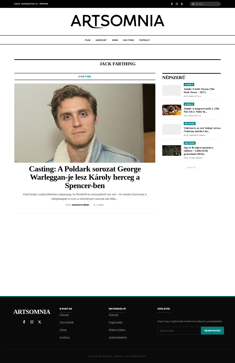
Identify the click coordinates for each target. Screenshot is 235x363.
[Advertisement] (191, 222)
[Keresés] (193, 4)
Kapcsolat (115, 322)
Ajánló (189, 84)
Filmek (64, 315)
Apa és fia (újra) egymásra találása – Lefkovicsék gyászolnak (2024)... (198, 150)
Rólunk (113, 315)
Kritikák (190, 123)
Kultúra (128, 40)
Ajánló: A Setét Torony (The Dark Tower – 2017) (199, 91)
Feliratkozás (212, 330)
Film (87, 40)
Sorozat (101, 40)
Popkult (144, 40)
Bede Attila (195, 96)
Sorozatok (67, 322)
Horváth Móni (80, 205)
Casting (84, 76)
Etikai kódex (117, 330)
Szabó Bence (195, 158)
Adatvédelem (118, 337)
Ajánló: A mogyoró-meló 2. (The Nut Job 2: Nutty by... (201, 110)
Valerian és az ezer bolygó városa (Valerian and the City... (202, 130)
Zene (115, 40)
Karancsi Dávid (197, 135)
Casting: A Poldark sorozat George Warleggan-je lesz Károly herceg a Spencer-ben (85, 177)
